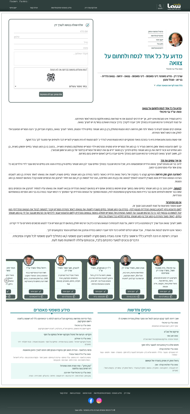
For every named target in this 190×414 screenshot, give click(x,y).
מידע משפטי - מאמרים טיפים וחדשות (108, 393)
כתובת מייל (78, 40)
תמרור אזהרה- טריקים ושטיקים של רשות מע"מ (160, 339)
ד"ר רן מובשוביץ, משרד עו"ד (101, 269)
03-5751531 (67, 296)
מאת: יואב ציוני (172, 335)
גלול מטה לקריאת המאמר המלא (169, 85)
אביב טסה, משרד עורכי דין (133, 267)
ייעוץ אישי (13, 7)
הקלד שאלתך (77, 51)
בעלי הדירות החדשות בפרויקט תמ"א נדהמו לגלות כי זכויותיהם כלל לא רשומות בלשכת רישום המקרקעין (54, 320)
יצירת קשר (34, 7)
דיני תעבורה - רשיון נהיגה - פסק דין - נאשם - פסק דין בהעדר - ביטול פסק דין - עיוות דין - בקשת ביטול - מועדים (140, 369)
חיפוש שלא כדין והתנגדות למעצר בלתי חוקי (160, 344)
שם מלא (79, 29)
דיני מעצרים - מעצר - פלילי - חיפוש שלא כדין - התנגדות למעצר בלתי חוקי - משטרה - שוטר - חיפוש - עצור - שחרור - (139, 353)
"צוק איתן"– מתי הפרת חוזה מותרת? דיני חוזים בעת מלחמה (75, 367)
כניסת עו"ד (23, 1)
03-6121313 (131, 296)
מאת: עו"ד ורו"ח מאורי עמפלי (80, 354)
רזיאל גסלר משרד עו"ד (36, 267)
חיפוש (160, 8)
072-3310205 (99, 296)
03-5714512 (164, 296)
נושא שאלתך (77, 45)
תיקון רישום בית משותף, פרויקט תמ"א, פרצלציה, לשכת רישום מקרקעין (64, 328)
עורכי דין (127, 393)
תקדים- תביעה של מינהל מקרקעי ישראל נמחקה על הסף (67, 334)
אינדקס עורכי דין (91, 7)
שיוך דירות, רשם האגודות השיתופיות (165, 326)
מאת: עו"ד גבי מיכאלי (174, 69)
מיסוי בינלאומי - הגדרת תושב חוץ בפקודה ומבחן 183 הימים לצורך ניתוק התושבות (57, 350)
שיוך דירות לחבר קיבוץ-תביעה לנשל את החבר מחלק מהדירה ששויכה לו (149, 318)
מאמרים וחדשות (157, 35)
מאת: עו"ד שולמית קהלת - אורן (166, 364)
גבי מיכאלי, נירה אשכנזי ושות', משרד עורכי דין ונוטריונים (165, 270)
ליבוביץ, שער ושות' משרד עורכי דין (68, 269)
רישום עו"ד (13, 1)
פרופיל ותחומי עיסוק (155, 31)
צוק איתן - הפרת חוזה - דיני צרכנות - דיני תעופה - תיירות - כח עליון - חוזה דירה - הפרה (60, 375)
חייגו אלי (160, 44)
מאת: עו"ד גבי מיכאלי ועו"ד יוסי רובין (77, 372)
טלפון (79, 34)
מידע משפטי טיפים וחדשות (61, 7)
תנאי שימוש (87, 393)
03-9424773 (34, 296)
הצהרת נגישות (75, 393)
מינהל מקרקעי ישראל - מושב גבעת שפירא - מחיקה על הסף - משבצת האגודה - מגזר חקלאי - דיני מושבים (54, 343)
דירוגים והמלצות (157, 48)
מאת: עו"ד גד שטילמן (83, 338)
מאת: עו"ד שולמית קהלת (168, 349)
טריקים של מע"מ (171, 331)
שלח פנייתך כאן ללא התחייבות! (51, 94)
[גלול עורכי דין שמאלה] (6, 280)
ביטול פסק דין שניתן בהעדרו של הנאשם (162, 360)
